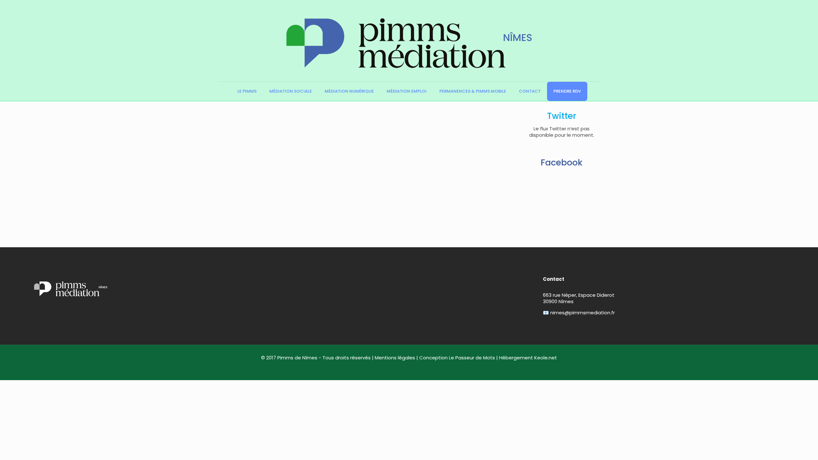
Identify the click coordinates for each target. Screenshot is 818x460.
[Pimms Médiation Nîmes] (409, 40)
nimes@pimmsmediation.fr (582, 312)
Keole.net (545, 357)
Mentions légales (395, 357)
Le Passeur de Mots (472, 357)
